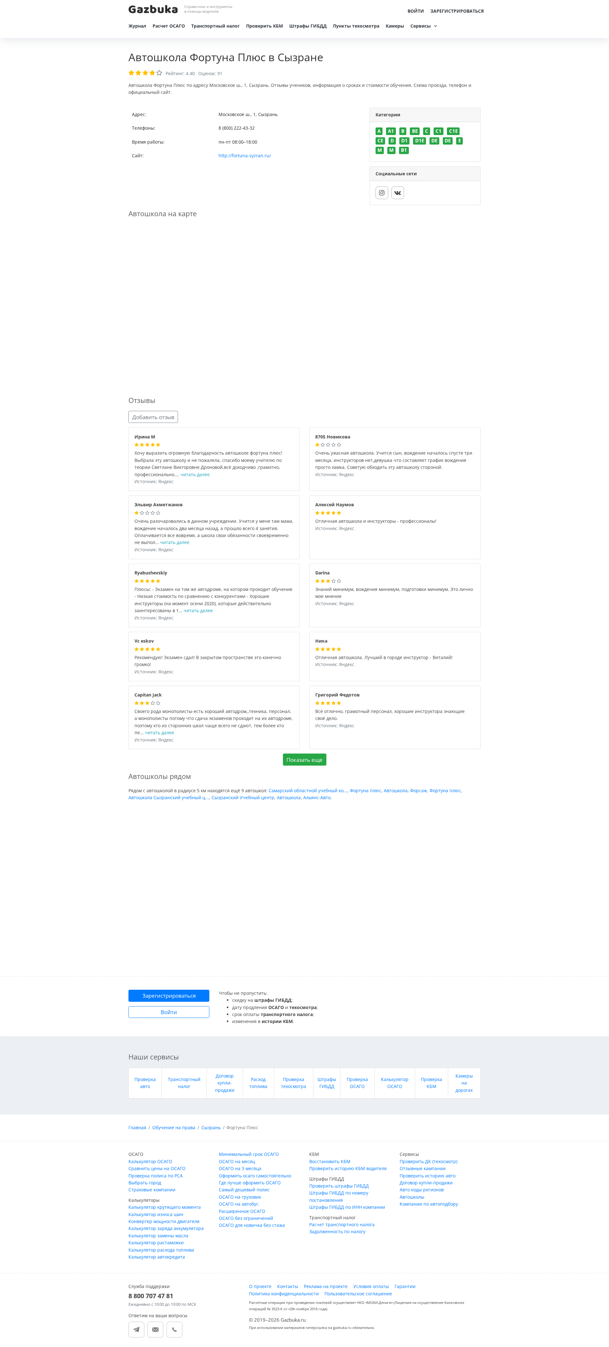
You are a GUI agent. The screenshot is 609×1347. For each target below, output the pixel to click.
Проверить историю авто (427, 1176)
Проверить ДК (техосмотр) (428, 1161)
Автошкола (396, 790)
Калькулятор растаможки (156, 1243)
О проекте (260, 1286)
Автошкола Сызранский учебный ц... (168, 797)
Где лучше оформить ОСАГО (250, 1183)
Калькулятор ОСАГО (150, 1161)
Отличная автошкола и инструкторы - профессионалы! (375, 521)
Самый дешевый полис (244, 1190)
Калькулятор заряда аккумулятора (166, 1228)
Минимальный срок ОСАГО (249, 1154)
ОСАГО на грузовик (240, 1197)
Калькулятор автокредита (156, 1257)
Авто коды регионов (422, 1190)
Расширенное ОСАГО (242, 1211)
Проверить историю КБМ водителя (348, 1168)
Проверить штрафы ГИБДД (339, 1186)
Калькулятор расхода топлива (161, 1250)
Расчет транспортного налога (342, 1224)
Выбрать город (144, 1183)
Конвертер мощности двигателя (164, 1221)
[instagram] (382, 192)
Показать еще (304, 759)
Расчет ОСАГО (169, 26)
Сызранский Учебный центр (243, 797)
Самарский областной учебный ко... (308, 790)
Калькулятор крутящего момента (164, 1207)
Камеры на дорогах (464, 1083)
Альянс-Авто (317, 797)
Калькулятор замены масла (158, 1236)
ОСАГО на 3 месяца (240, 1168)
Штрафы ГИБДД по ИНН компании (347, 1207)
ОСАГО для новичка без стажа (252, 1225)
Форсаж (418, 790)
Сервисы (420, 26)
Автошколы (412, 1197)
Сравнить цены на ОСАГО (157, 1168)
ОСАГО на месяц (237, 1161)
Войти (416, 11)
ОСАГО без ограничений (246, 1218)
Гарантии (405, 1286)
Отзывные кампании (423, 1168)
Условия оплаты (371, 1286)
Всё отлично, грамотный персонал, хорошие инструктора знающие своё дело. (390, 715)
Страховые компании (151, 1190)
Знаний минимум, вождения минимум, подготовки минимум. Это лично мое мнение (394, 593)
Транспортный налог (215, 26)
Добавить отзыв (153, 417)
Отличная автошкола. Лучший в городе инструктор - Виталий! (384, 657)
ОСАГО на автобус (239, 1204)
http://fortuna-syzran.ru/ (245, 155)
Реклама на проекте (326, 1286)
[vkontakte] (397, 192)
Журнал (137, 26)
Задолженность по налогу (337, 1231)
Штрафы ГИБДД (308, 26)
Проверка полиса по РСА (155, 1176)
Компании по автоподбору (429, 1204)
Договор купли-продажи (224, 1083)
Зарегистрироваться (457, 11)
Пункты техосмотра (356, 26)
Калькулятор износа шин (155, 1214)
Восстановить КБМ (329, 1161)
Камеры (395, 26)
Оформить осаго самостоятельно (255, 1176)
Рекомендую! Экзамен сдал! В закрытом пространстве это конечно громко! (207, 661)
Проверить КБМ (264, 26)
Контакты (287, 1286)
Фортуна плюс (365, 790)
